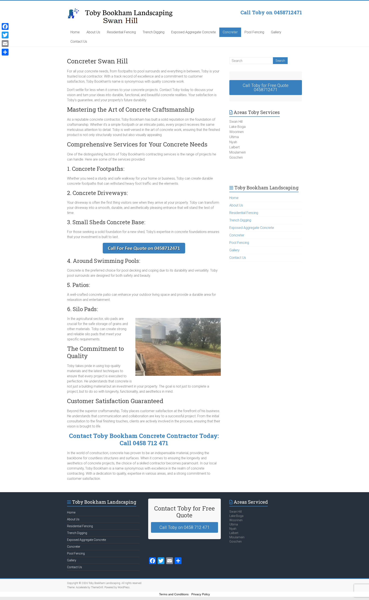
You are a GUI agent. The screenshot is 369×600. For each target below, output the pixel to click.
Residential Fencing (121, 32)
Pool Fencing (254, 32)
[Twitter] (5, 35)
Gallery (276, 32)
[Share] (5, 52)
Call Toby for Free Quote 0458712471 (265, 87)
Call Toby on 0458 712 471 (184, 527)
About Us (93, 32)
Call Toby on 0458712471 (271, 12)
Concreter (230, 32)
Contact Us (78, 42)
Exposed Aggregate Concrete (193, 32)
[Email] (5, 43)
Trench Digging (153, 32)
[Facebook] (5, 26)
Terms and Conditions (174, 594)
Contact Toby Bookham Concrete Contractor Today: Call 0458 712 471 (144, 439)
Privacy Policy (200, 594)
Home (75, 32)
